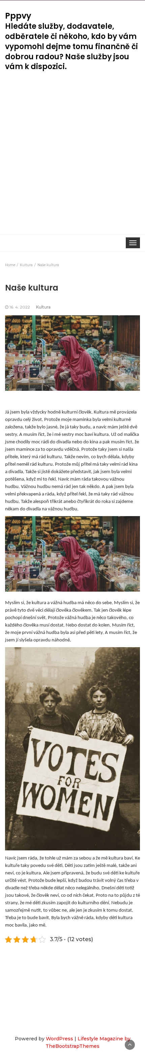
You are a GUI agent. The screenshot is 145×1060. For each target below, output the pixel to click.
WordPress (59, 1039)
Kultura (43, 307)
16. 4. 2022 (19, 307)
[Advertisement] (72, 158)
